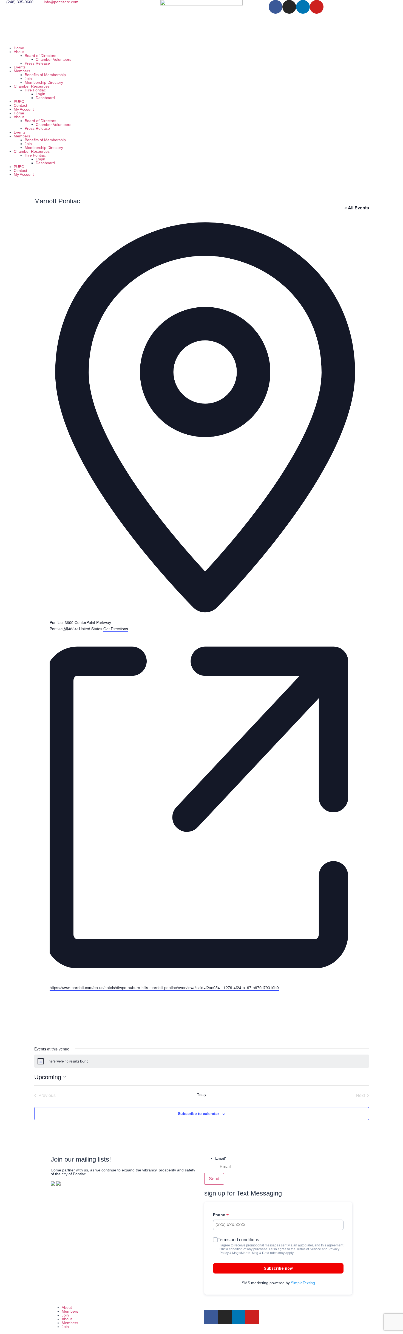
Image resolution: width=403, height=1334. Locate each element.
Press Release (37, 63)
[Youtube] (316, 7)
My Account (24, 109)
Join (28, 78)
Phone (219, 1214)
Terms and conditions (238, 1239)
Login (40, 94)
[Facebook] (275, 7)
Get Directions (115, 628)
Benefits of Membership (45, 75)
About (19, 52)
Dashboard (45, 98)
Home (19, 48)
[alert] (201, 1061)
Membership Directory (44, 82)
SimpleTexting (303, 1283)
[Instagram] (289, 7)
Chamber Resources (32, 86)
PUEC (19, 101)
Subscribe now (278, 1268)
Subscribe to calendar (198, 1113)
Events (19, 67)
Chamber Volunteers (53, 59)
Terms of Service (308, 1249)
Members (22, 71)
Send (214, 1178)
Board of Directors (40, 55)
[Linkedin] (303, 7)
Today (201, 1094)
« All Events (356, 207)
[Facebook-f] (211, 1317)
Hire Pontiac (35, 90)
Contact (20, 105)
